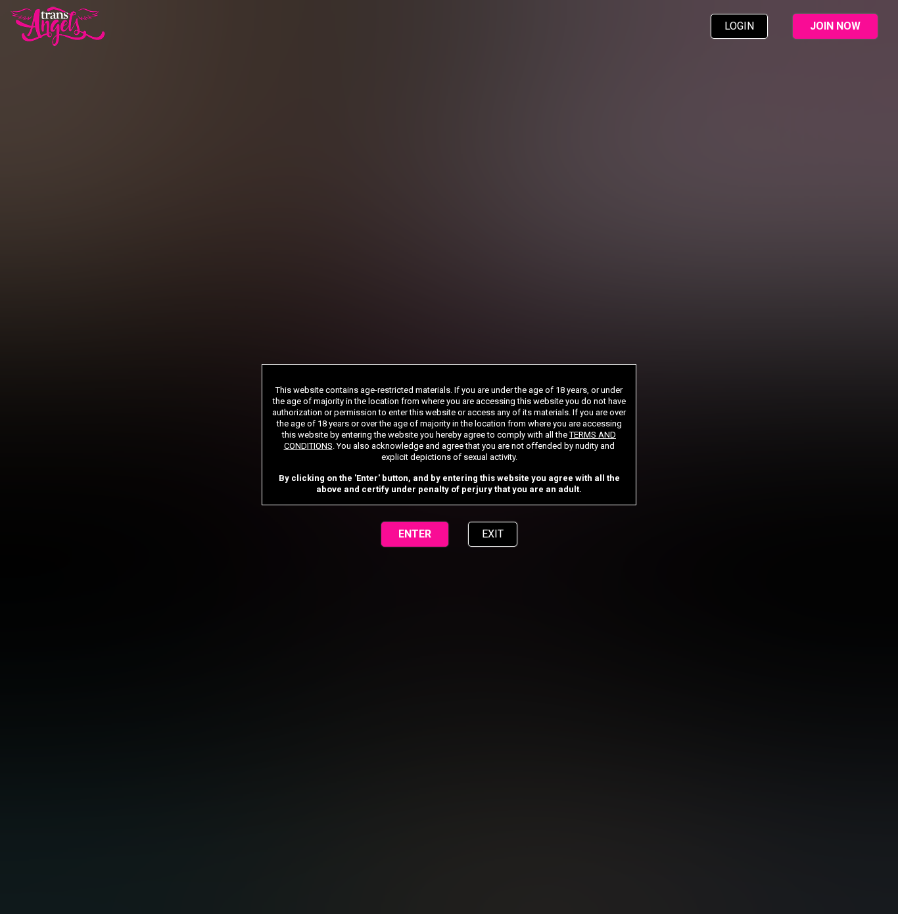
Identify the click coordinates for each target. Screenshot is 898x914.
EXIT (493, 534)
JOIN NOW (835, 26)
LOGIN (739, 26)
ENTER (414, 534)
